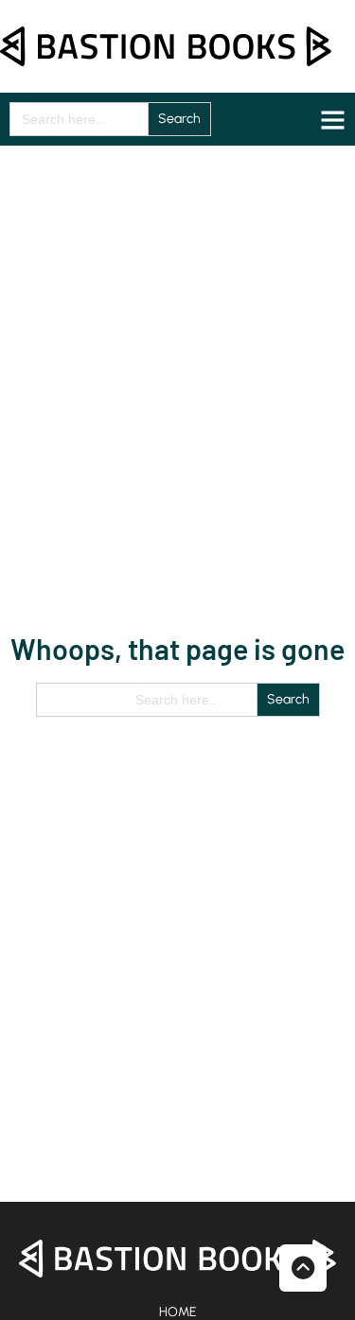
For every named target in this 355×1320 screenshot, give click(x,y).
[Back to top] (303, 1268)
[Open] (333, 119)
